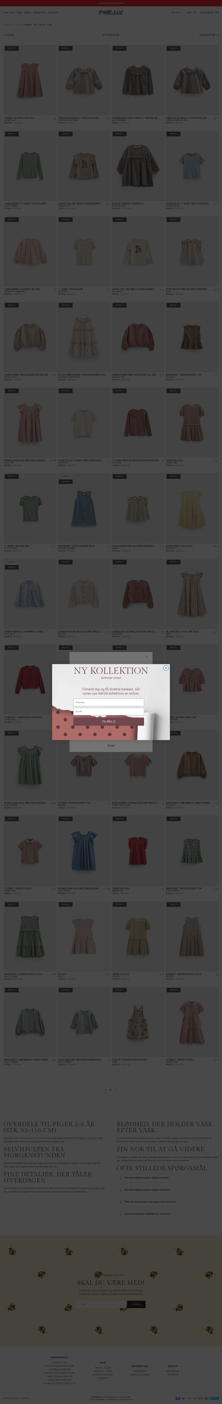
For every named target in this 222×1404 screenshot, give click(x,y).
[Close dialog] (166, 668)
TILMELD (108, 721)
